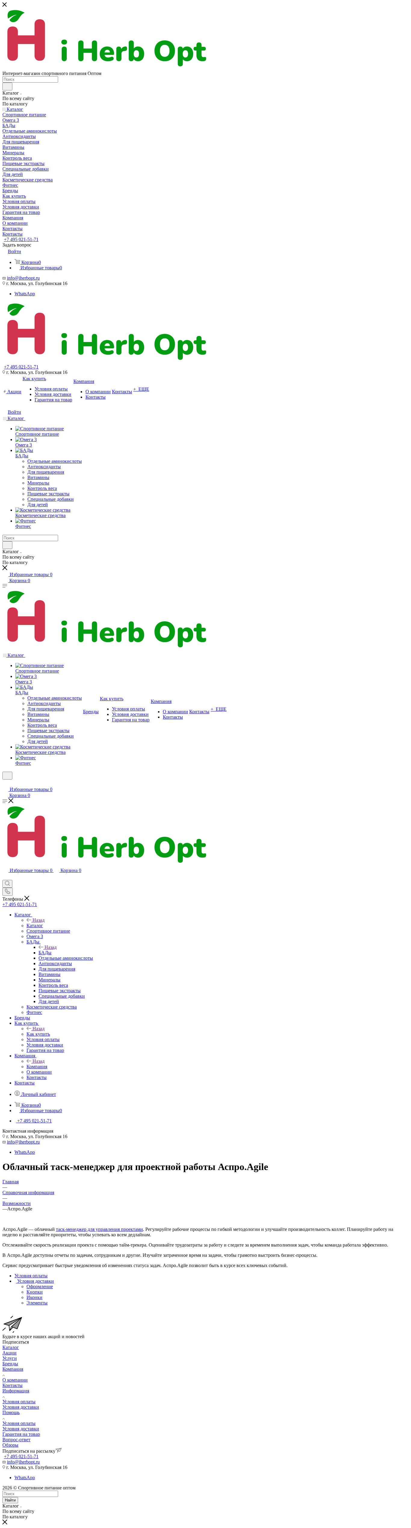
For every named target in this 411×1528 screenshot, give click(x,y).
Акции (9, 1352)
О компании (15, 1379)
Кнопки (34, 1291)
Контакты (12, 1385)
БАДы (45, 952)
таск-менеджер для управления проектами (99, 1229)
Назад (38, 920)
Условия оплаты (19, 1401)
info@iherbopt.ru (23, 278)
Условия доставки (20, 1407)
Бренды (10, 1363)
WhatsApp (24, 293)
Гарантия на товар (21, 1434)
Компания (36, 1066)
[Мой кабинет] (5, 783)
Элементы (37, 1302)
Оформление (39, 1286)
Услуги (9, 1358)
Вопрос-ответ (16, 1439)
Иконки (34, 1297)
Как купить (38, 1034)
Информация (15, 1390)
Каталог (34, 925)
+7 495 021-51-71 (21, 239)
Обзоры (10, 1445)
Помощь (11, 1412)
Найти (10, 1500)
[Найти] (7, 86)
